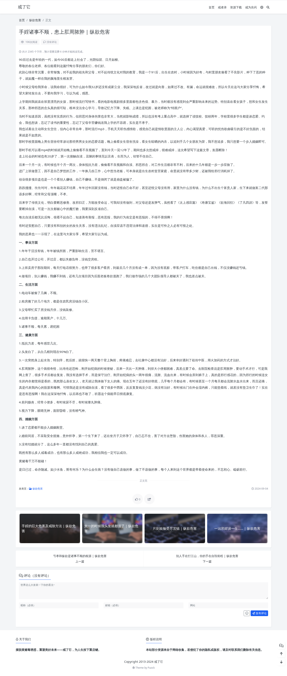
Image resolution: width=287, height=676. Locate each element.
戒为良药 (251, 7)
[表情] (247, 613)
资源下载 (236, 7)
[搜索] (268, 7)
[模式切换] (262, 7)
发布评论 (261, 613)
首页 (212, 7)
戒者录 (222, 7)
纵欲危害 (35, 20)
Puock (151, 667)
